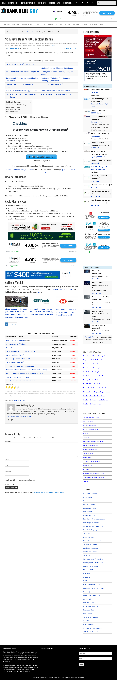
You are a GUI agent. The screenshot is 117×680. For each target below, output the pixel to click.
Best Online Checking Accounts (94, 519)
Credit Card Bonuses (90, 548)
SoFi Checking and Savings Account (19, 170)
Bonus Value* (90, 337)
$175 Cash (95, 187)
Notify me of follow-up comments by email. (20, 480)
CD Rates (86, 533)
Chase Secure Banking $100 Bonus (55, 91)
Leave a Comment (71, 48)
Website (8, 471)
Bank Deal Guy (19, 10)
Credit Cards (87, 555)
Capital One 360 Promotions (93, 526)
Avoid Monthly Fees (13, 109)
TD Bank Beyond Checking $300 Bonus (56, 84)
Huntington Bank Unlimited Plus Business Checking (26, 370)
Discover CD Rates (89, 570)
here (53, 45)
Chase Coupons (88, 537)
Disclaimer (67, 677)
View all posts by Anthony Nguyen (19, 416)
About (58, 677)
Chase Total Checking (14, 355)
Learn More (96, 279)
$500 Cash (95, 148)
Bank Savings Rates (90, 508)
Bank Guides (87, 497)
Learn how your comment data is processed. (48, 492)
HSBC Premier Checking (15, 340)
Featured (86, 577)
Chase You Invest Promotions (93, 541)
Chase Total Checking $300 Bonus (19, 64)
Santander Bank (88, 610)
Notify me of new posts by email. (16, 485)
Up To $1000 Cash (98, 157)
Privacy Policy (74, 677)
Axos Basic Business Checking (17, 377)
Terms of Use (81, 677)
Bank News (87, 501)
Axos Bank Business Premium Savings (20, 381)
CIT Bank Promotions (90, 544)
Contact (63, 677)
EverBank (86, 573)
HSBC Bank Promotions (91, 584)
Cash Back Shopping (90, 530)
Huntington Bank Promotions (93, 588)
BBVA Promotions (89, 515)
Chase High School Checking (17, 359)
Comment (9, 441)
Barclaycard (87, 512)
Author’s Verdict (12, 111)
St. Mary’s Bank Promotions (61, 289)
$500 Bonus (95, 136)
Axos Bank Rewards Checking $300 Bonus (21, 91)
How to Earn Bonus (13, 107)
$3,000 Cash (96, 113)
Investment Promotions (91, 595)
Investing (86, 592)
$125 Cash (95, 181)
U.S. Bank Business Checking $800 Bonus (57, 68)
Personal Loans (88, 603)
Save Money (87, 613)
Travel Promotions (89, 621)
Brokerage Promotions (91, 522)
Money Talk (87, 599)
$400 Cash (95, 163)
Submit (82, 664)
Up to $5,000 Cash (98, 92)
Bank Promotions (19, 400)
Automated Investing (90, 493)
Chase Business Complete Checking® (20, 351)
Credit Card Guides (90, 552)
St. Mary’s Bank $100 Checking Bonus (19, 105)
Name (7, 459)
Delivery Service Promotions (93, 563)
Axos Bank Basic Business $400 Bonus (56, 94)
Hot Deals (86, 581)
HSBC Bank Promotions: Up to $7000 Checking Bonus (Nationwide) (66, 312)
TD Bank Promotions (90, 617)
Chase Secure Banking (15, 362)
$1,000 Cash (95, 196)
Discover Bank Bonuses (91, 566)
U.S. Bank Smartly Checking (17, 344)
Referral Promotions (90, 606)
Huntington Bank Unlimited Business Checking (24, 373)
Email (7, 465)
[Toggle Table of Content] (28, 102)
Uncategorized (88, 624)
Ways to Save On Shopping (92, 628)
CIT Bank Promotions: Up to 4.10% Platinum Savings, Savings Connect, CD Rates (41, 311)
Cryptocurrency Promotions (93, 559)
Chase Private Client (13, 348)
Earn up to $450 (97, 122)
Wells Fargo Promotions (91, 632)
